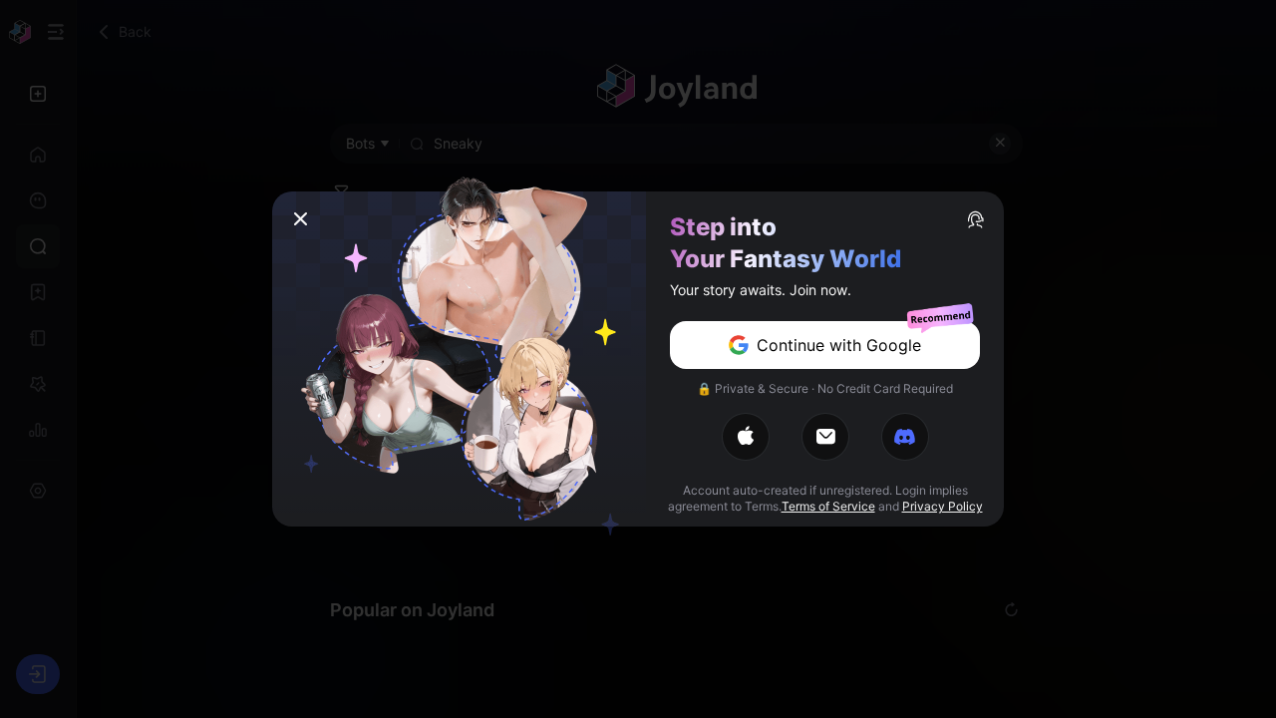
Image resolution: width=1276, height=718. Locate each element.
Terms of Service (828, 506)
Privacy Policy (942, 506)
